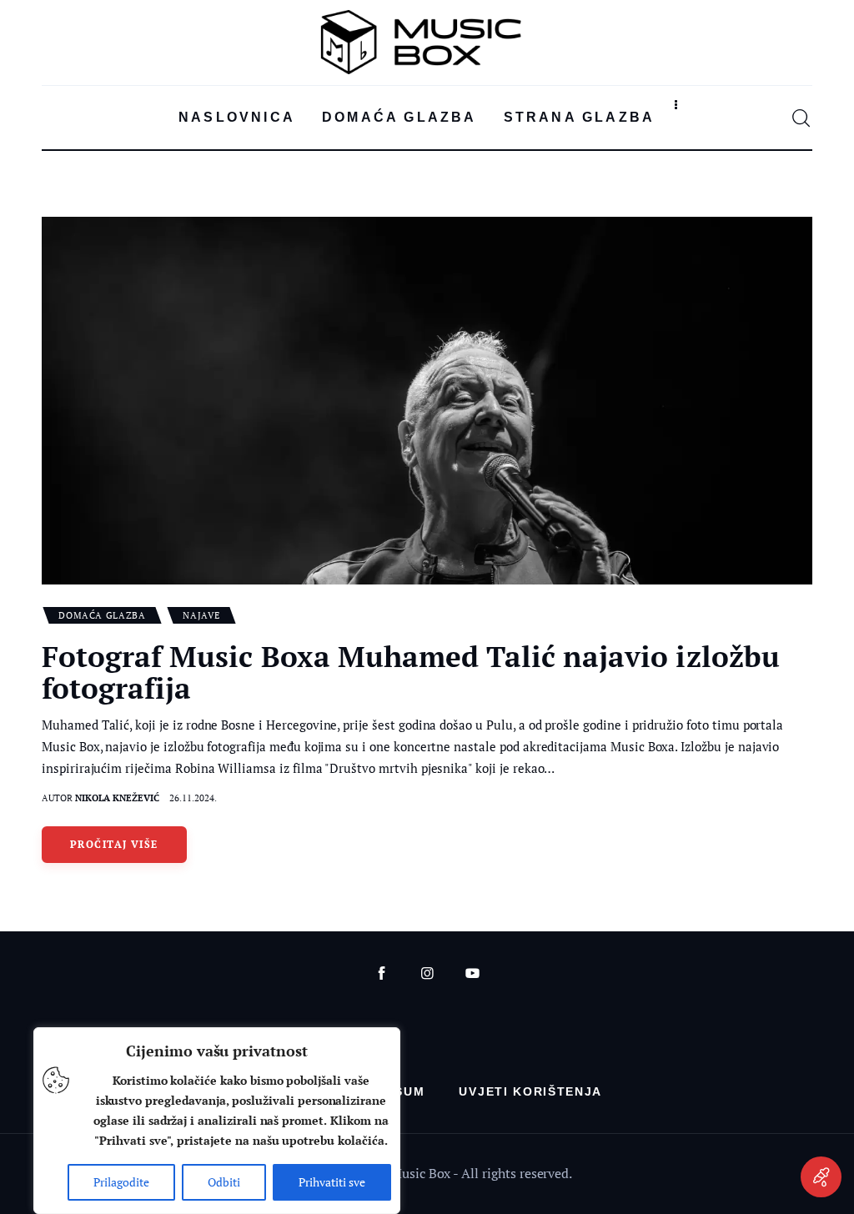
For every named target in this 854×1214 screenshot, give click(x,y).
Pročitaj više (114, 844)
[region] (216, 1120)
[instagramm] (427, 973)
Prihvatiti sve (332, 1182)
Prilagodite (121, 1182)
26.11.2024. (193, 798)
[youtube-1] (472, 973)
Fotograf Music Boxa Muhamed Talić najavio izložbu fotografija (411, 672)
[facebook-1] (381, 973)
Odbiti (224, 1182)
